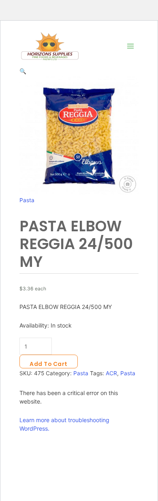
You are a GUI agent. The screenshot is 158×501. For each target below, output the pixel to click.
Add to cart (49, 364)
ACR (111, 373)
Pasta (26, 200)
